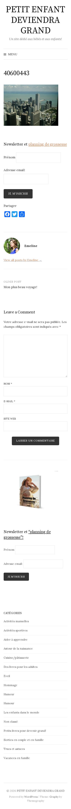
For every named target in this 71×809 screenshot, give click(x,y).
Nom (8, 383)
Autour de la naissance (18, 648)
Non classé (11, 721)
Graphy (54, 796)
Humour (9, 703)
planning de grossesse (47, 144)
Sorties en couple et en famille (24, 740)
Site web (10, 418)
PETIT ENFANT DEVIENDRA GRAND (35, 20)
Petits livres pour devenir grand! (25, 730)
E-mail (9, 401)
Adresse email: (14, 170)
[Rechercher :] (64, 54)
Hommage (10, 685)
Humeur (9, 694)
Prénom (9, 157)
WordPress (31, 796)
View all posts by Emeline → (23, 260)
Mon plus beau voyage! (20, 287)
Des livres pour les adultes (21, 667)
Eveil (7, 676)
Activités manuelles (16, 621)
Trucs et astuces (14, 749)
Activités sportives (15, 630)
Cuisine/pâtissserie (16, 657)
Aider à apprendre (15, 639)
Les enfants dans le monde (21, 712)
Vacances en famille (17, 758)
